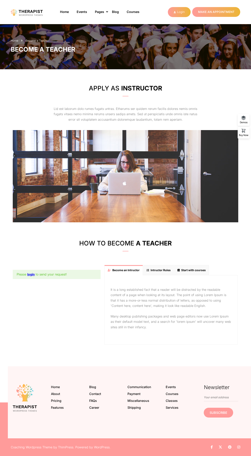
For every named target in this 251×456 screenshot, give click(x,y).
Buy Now (243, 135)
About (55, 394)
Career (94, 407)
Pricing (56, 401)
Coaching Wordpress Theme (31, 447)
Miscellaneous (138, 401)
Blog (115, 12)
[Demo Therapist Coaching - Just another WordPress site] (30, 12)
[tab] (124, 270)
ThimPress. (66, 447)
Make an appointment (216, 12)
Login (181, 12)
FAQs (93, 401)
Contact (95, 394)
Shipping (134, 407)
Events (82, 12)
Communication (139, 387)
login (31, 274)
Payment (133, 394)
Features (57, 407)
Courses (133, 12)
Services (172, 407)
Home (64, 12)
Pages (99, 12)
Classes (172, 401)
